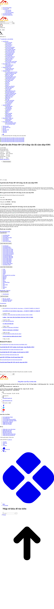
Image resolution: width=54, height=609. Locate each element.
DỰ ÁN (4, 128)
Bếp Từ (6, 112)
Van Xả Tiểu (8, 89)
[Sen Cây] (7, 83)
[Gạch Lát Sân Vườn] (10, 51)
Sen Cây (7, 85)
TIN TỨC (5, 130)
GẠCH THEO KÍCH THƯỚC (6, 243)
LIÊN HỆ (5, 132)
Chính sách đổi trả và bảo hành (9, 434)
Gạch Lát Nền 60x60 (7, 260)
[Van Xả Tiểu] (8, 88)
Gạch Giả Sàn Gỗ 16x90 (8, 251)
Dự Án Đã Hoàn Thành (5, 231)
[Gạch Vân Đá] (8, 42)
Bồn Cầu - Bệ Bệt (9, 75)
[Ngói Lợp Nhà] (8, 59)
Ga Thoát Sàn (8, 103)
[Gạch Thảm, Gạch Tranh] (11, 61)
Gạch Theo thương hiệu (8, 14)
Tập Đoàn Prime (6, 282)
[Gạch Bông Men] (9, 54)
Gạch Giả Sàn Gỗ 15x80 (8, 249)
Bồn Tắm (7, 99)
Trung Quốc (5, 284)
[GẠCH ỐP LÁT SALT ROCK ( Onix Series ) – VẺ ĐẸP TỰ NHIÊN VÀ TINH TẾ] (21, 308)
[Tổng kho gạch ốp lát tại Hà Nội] (4, 4)
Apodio (4, 271)
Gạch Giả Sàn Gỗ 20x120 (8, 254)
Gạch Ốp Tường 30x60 (7, 263)
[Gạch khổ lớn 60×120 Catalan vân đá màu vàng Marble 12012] (13, 344)
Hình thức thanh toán (7, 431)
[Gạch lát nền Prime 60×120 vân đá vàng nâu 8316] (11, 359)
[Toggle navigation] (0, 5)
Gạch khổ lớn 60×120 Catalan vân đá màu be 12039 (14, 352)
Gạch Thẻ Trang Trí (9, 57)
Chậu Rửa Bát (8, 107)
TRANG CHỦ (6, 126)
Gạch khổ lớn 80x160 (7, 255)
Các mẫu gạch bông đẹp (8, 323)
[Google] (3, 411)
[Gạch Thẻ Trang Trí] (10, 56)
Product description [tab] (7, 161)
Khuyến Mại (8, 120)
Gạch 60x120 (5, 245)
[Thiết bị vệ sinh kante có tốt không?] (11, 327)
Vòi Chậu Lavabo (9, 80)
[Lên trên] (27, 569)
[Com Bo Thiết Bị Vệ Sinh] (11, 72)
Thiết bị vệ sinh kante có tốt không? (11, 330)
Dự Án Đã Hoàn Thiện (10, 124)
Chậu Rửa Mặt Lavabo (10, 77)
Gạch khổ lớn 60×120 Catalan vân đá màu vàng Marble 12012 (17, 347)
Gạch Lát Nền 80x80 (7, 261)
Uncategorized (3, 303)
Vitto (4, 288)
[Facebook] (4, 406)
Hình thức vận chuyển (7, 432)
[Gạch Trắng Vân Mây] (10, 49)
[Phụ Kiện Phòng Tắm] (10, 90)
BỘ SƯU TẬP (6, 129)
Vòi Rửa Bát (8, 109)
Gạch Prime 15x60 (6, 264)
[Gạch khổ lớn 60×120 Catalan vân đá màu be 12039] (11, 349)
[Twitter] (3, 408)
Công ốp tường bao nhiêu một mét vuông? (12, 336)
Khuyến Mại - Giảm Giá (5, 290)
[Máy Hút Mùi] (8, 113)
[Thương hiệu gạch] (9, 68)
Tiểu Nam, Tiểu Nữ (9, 87)
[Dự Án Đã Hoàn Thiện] (10, 122)
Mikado (4, 278)
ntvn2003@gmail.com (7, 398)
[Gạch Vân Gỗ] (8, 44)
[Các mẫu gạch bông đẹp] (8, 321)
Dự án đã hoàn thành (7, 7)
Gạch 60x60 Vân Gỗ (7, 248)
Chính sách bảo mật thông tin (9, 435)
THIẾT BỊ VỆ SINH (4, 296)
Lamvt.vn (10, 439)
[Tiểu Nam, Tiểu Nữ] (9, 86)
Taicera (4, 281)
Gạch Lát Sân (5, 236)
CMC (4, 274)
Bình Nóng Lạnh (8, 96)
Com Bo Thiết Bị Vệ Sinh (10, 73)
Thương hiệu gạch (9, 69)
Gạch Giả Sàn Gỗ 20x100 (8, 252)
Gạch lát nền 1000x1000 (8, 256)
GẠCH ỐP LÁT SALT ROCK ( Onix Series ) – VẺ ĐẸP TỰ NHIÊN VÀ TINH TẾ (21, 311)
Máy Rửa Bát (8, 116)
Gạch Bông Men (8, 55)
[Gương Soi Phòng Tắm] (10, 93)
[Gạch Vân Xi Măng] (10, 47)
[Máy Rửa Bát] (8, 115)
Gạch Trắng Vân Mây (9, 50)
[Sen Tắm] (7, 81)
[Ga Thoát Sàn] (8, 102)
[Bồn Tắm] (7, 98)
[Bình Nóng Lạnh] (9, 95)
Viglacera (5, 287)
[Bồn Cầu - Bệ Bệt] (9, 74)
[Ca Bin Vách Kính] (9, 100)
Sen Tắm (7, 82)
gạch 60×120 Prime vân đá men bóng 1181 (11, 357)
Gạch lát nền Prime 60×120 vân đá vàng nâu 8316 (13, 362)
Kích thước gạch (8, 66)
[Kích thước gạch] (9, 64)
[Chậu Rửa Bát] (8, 106)
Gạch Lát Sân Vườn (9, 53)
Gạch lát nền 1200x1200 (8, 257)
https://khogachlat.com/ (7, 400)
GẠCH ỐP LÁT (3, 232)
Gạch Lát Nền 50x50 (7, 258)
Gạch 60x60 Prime (6, 247)
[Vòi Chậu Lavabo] (9, 79)
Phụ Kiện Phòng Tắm (9, 92)
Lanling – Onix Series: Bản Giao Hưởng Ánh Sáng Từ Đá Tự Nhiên (18, 317)
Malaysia (4, 277)
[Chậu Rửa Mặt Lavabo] (10, 76)
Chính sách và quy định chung (9, 429)
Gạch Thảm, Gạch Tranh (10, 62)
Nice (4, 280)
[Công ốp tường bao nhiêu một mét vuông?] (12, 333)
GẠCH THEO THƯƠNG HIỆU (6, 267)
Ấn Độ (4, 270)
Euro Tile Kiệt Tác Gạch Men (9, 275)
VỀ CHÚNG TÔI (6, 127)
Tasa (4, 283)
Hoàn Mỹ (5, 276)
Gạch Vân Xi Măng (9, 12)
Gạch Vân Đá (8, 10)
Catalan (4, 272)
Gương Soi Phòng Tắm (10, 94)
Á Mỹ (4, 269)
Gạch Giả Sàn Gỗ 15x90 (8, 250)
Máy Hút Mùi (8, 114)
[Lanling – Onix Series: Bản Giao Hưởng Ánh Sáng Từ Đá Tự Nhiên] (17, 314)
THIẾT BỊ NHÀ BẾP (4, 291)
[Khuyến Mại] (8, 119)
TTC (4, 285)
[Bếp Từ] (7, 111)
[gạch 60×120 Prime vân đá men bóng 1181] (9, 354)
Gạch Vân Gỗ (8, 11)
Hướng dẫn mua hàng (7, 430)
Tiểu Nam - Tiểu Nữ (7, 301)
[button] (6, 9)
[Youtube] (4, 410)
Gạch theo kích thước (7, 13)
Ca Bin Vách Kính (9, 101)
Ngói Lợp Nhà (8, 60)
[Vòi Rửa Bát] (8, 108)
